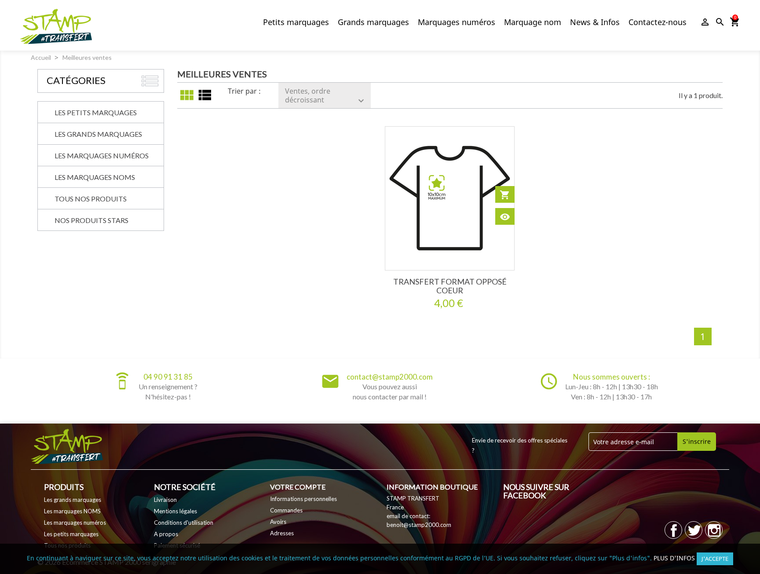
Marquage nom (532, 22)
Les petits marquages (96, 112)
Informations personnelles (303, 498)
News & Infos (595, 22)
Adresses (282, 533)
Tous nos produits (91, 198)
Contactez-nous (657, 22)
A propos (166, 533)
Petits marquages (296, 22)
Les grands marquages (98, 134)
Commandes (286, 510)
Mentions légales (175, 511)
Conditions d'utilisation (183, 522)
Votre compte (297, 487)
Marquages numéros (456, 22)
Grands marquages (373, 22)
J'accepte (715, 559)
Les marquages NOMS (95, 177)
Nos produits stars (91, 220)
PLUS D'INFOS (674, 558)
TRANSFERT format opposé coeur (450, 286)
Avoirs (278, 521)
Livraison (165, 499)
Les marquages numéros (102, 155)
